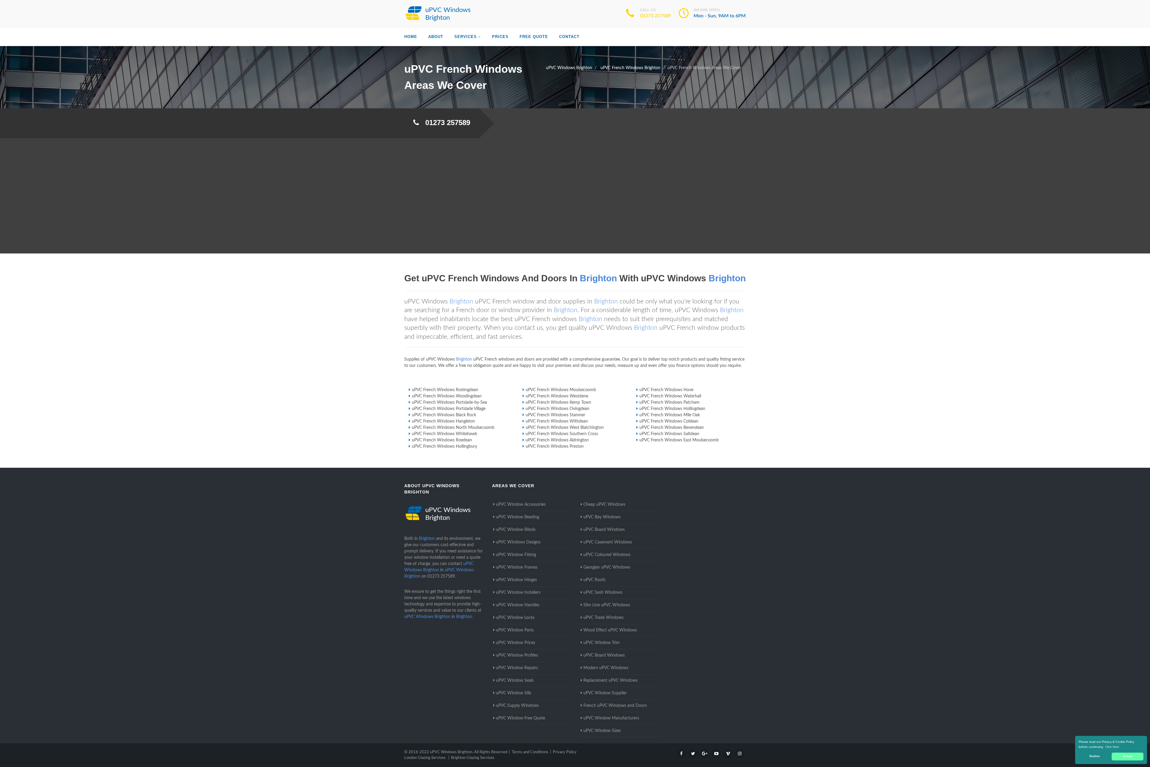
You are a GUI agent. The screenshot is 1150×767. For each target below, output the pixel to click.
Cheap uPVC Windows (604, 504)
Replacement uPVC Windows (610, 680)
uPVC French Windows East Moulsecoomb (679, 440)
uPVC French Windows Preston (555, 446)
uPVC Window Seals (515, 680)
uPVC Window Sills (513, 693)
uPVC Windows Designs (518, 542)
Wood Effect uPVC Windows (610, 630)
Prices (500, 36)
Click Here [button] (1112, 746)
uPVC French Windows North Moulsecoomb (453, 428)
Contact (569, 36)
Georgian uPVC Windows (606, 567)
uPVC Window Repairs (517, 668)
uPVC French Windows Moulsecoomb (561, 390)
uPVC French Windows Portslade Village (448, 409)
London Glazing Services (425, 758)
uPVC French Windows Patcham (669, 402)
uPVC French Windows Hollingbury (444, 446)
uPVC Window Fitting (516, 555)
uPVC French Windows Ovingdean (557, 409)
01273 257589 (655, 15)
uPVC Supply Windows (517, 706)
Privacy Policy (564, 752)
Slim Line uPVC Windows (606, 605)
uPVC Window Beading (517, 517)
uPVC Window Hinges (516, 580)
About (435, 36)
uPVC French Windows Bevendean (671, 428)
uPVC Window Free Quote (520, 718)
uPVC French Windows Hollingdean (672, 409)
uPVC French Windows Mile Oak (669, 415)
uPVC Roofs (594, 580)
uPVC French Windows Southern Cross (562, 434)
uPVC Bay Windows (602, 517)
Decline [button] (1095, 756)
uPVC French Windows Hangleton (443, 421)
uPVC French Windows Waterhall (670, 396)
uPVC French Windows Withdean (557, 421)
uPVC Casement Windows (607, 542)
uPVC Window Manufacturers (611, 718)
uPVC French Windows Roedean (442, 440)
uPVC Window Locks (515, 618)
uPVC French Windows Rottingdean (445, 390)
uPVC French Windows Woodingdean (447, 396)
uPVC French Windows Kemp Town (558, 402)
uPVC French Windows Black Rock (444, 415)
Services (465, 36)
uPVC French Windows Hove (666, 390)
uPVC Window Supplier (605, 693)
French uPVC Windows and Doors (615, 706)
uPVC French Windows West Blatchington (565, 428)
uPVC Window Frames (517, 567)
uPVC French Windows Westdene (557, 396)
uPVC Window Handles (517, 605)
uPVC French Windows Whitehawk (444, 434)
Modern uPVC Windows (605, 668)
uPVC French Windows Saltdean (669, 434)
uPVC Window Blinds (515, 530)
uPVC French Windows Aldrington (557, 440)
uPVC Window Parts (515, 630)
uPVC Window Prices (515, 643)
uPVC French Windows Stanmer (555, 415)
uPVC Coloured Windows (606, 555)
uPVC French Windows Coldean (668, 421)
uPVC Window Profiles (517, 655)
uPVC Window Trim (601, 643)
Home (410, 36)
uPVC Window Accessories (521, 504)
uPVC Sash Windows (602, 592)
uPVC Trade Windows (603, 618)
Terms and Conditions (530, 752)
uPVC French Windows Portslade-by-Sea (449, 402)
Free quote (534, 36)
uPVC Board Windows (604, 530)
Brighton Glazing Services (472, 758)
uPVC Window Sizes (602, 731)
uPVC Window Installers (518, 592)
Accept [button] (1127, 756)
